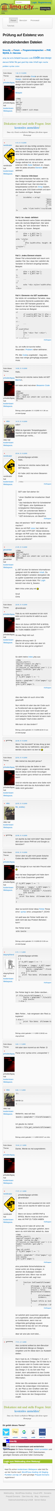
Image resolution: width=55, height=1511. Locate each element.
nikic (8, 421)
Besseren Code (43, 385)
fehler (11, 62)
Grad (33, 76)
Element (38, 167)
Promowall (35, 20)
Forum (13, 20)
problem (6, 66)
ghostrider (7, 549)
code (36, 57)
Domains (23, 8)
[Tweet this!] (7, 1438)
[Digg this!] (16, 1438)
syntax (12, 66)
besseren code (27, 58)
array (5, 58)
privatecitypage (9, 82)
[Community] (7, 19)
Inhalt (42, 572)
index (31, 62)
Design (18, 79)
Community (45, 8)
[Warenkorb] (7, 11)
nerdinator (7, 145)
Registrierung (44, 2)
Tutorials (10, 25)
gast (19, 62)
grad (23, 62)
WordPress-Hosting (9, 8)
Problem (28, 349)
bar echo (10, 58)
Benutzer (23, 20)
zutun (17, 66)
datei (42, 57)
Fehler (42, 909)
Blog (36, 1496)
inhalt (36, 62)
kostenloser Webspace (10, 4)
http (26, 62)
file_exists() (20, 807)
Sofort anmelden (41, 1449)
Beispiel (18, 92)
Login (34, 2)
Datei (30, 165)
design (48, 57)
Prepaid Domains (42, 1474)
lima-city (6, 50)
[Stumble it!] (25, 1438)
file (16, 62)
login (40, 62)
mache (45, 62)
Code (25, 355)
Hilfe (3, 13)
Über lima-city (27, 1496)
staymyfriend (8, 954)
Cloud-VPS (33, 8)
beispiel (17, 58)
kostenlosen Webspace (8, 109)
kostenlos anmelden (27, 127)
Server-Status (40, 1499)
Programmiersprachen (33, 50)
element (6, 62)
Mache (18, 379)
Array (40, 186)
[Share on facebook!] (43, 1438)
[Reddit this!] (34, 1438)
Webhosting (9, 1493)
